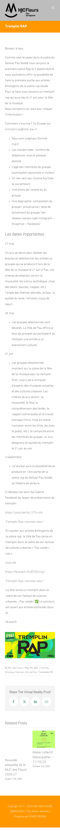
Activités (44, 668)
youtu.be (11, 562)
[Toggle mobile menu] (53, 7)
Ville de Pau (31, 672)
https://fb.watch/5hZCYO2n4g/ (25, 572)
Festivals (19, 672)
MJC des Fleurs (15, 668)
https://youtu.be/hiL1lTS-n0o (23, 512)
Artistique (9, 672)
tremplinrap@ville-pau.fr (21, 129)
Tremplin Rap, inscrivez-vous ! (25, 522)
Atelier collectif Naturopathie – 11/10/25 (42, 757)
